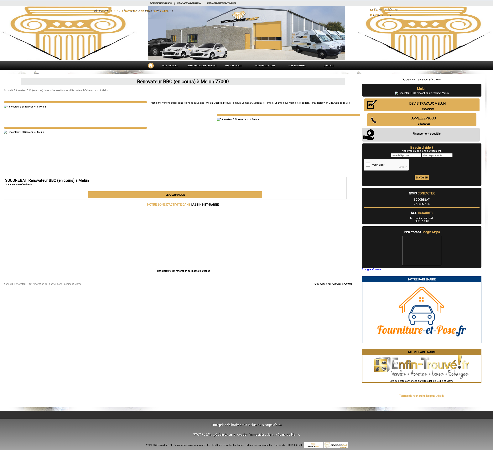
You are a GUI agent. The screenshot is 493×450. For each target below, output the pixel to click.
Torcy (313, 102)
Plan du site (279, 444)
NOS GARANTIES (296, 65)
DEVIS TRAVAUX (233, 65)
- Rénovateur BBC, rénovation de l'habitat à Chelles (183, 271)
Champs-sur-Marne (285, 102)
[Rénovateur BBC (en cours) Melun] (75, 102)
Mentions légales (202, 444)
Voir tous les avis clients (18, 184)
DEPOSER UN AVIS (175, 194)
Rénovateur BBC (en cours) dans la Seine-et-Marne (41, 90)
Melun (209, 102)
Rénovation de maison (189, 3)
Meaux (227, 102)
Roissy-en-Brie (325, 102)
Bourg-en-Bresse (371, 269)
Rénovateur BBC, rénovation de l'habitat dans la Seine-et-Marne (47, 284)
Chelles (218, 102)
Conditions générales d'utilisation (227, 444)
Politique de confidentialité (259, 444)
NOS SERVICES (169, 65)
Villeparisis (303, 102)
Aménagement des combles (221, 3)
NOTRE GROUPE (294, 444)
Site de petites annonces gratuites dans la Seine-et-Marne (422, 380)
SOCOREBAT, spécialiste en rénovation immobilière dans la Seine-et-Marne (246, 434)
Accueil (8, 90)
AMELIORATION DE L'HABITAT (202, 65)
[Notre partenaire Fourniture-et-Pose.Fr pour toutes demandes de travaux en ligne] (421, 341)
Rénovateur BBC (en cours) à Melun (89, 90)
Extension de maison (161, 3)
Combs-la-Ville (342, 102)
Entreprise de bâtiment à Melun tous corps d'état (246, 424)
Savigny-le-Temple (263, 102)
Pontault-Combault (242, 102)
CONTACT (329, 65)
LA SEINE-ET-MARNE (205, 204)
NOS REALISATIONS (265, 65)
